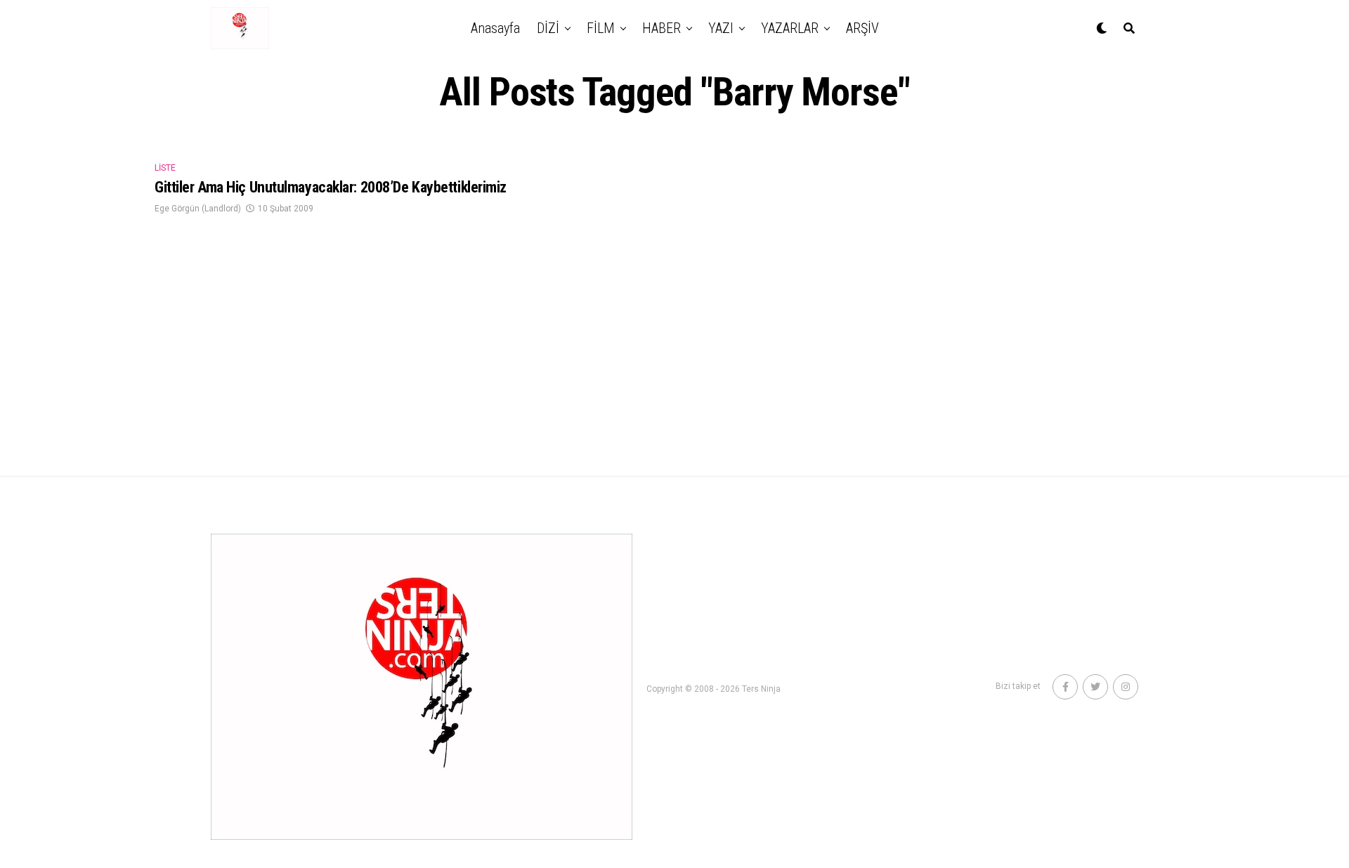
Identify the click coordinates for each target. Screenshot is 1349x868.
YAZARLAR (790, 28)
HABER (661, 28)
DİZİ (548, 28)
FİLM (601, 28)
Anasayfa (495, 28)
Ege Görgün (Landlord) (198, 208)
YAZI (721, 28)
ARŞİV (862, 28)
